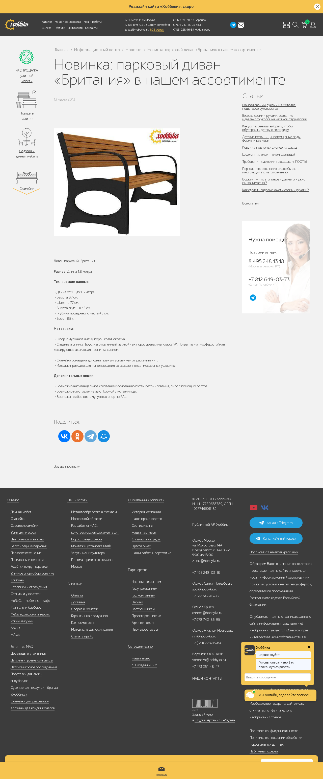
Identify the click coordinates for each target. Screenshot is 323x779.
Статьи (252, 96)
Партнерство (137, 570)
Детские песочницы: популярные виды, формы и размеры (271, 139)
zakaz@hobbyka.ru (137, 29)
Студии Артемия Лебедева (215, 720)
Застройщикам (143, 609)
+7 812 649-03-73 (136, 25)
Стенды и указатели (26, 594)
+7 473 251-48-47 (183, 20)
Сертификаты (142, 525)
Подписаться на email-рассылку (274, 552)
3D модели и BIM (144, 665)
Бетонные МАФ (22, 647)
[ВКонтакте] (64, 436)
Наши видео (141, 658)
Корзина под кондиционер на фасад (269, 147)
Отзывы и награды (146, 539)
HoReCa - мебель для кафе (30, 601)
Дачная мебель (22, 512)
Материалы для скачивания (92, 629)
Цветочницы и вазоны (27, 539)
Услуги (60, 28)
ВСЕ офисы (157, 29)
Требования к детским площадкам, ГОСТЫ (274, 161)
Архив (15, 628)
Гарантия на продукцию (89, 616)
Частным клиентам (146, 582)
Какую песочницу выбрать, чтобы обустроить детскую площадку (267, 128)
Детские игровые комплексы (32, 660)
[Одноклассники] (77, 436)
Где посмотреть (82, 623)
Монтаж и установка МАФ (91, 546)
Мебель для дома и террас (30, 614)
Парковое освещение (26, 553)
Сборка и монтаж (84, 609)
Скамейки (26, 189)
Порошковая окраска (86, 539)
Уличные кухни (22, 621)
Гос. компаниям (143, 595)
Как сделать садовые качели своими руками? (275, 190)
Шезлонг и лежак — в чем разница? (268, 154)
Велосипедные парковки (29, 546)
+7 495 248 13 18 (135, 20)
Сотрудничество (140, 646)
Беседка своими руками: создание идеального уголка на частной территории (274, 117)
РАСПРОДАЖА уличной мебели (27, 75)
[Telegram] (91, 436)
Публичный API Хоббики (211, 524)
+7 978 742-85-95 (184, 25)
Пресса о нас (141, 546)
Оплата (77, 595)
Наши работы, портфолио (151, 553)
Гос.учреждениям (144, 588)
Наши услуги (77, 500)
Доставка (78, 602)
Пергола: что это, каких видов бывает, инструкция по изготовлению (270, 170)
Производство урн (145, 629)
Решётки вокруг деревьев (29, 566)
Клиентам (75, 583)
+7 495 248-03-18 (206, 572)
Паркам (137, 602)
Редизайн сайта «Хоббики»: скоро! (162, 6)
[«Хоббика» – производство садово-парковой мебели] (17, 25)
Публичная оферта (264, 751)
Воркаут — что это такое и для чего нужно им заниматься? (273, 181)
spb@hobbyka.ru (204, 589)
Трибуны (17, 580)
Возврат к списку (67, 466)
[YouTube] (254, 509)
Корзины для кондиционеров (33, 708)
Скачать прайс (82, 636)
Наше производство (68, 22)
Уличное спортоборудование (32, 573)
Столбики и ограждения (29, 587)
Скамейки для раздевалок (30, 701)
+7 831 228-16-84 (183, 29)
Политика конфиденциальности (274, 731)
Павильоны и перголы (27, 560)
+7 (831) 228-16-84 (206, 643)
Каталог (47, 22)
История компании (146, 512)
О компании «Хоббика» (146, 500)
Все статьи (250, 203)
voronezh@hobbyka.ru (209, 660)
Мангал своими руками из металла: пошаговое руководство (269, 107)
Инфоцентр (75, 28)
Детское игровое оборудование (34, 667)
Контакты (91, 28)
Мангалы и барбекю (26, 607)
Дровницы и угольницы (28, 653)
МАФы (15, 635)
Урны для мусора (23, 532)
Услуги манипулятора (88, 553)
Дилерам (47, 28)
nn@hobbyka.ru (204, 636)
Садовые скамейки (24, 525)
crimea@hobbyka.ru (207, 613)
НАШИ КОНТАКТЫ (207, 678)
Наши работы (92, 22)
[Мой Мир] (104, 436)
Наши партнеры (144, 532)
